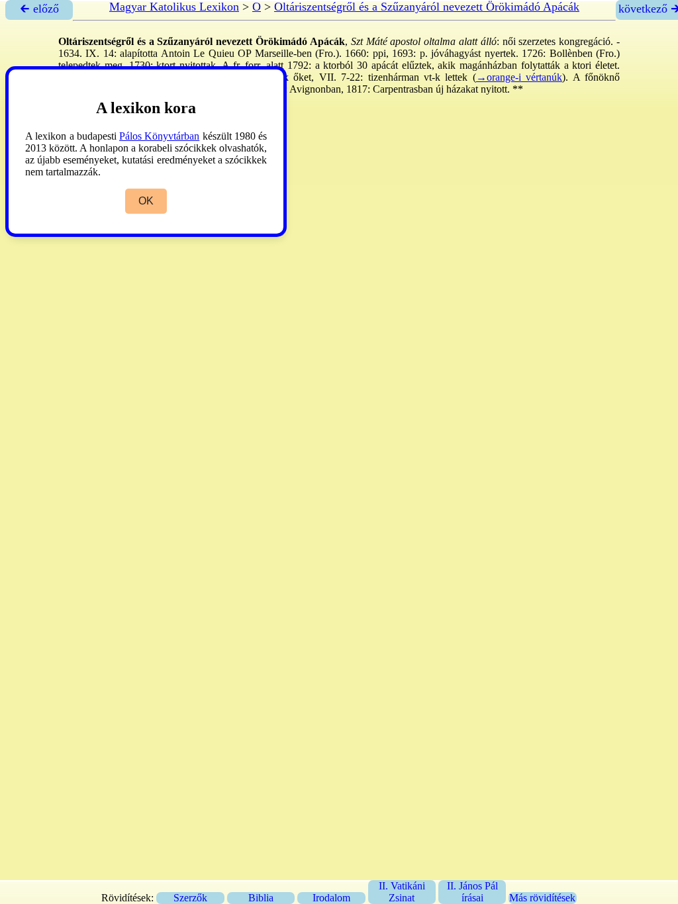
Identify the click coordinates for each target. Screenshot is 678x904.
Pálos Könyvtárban (159, 136)
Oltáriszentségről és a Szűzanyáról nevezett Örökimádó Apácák (426, 6)
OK (146, 200)
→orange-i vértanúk (519, 77)
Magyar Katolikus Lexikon (174, 6)
